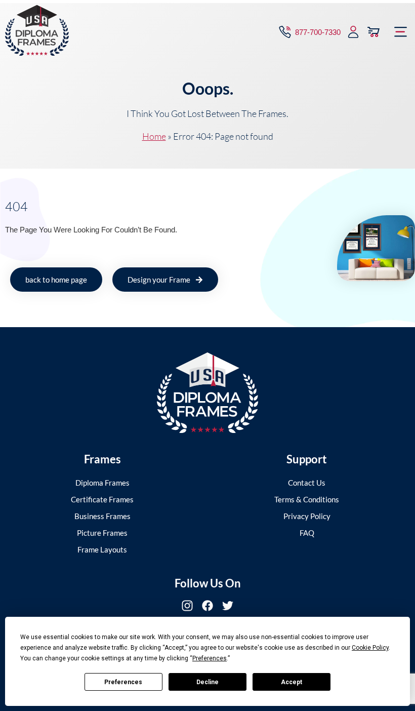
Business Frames (102, 516)
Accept (291, 682)
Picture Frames (102, 532)
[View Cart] (373, 32)
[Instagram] (187, 606)
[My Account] (353, 32)
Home (154, 136)
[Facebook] (207, 606)
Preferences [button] (209, 658)
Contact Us (306, 482)
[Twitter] (228, 606)
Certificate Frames (102, 499)
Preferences (123, 682)
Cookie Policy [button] (370, 647)
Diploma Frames (102, 482)
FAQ (307, 532)
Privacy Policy (306, 516)
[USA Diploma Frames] (207, 392)
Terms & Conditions (306, 499)
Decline (207, 682)
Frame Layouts (102, 549)
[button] (400, 32)
